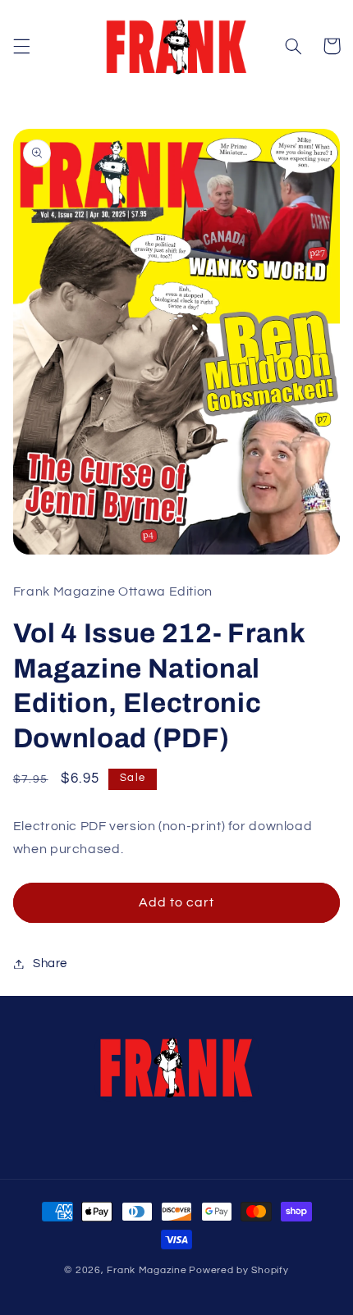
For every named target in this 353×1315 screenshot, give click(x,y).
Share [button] (50, 963)
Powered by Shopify (238, 1270)
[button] (21, 46)
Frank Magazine (146, 1270)
